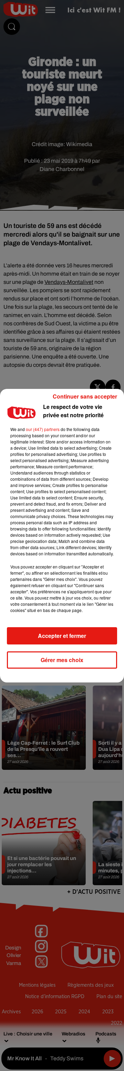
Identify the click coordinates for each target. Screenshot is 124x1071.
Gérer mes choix (62, 660)
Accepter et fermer (62, 636)
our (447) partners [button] (43, 429)
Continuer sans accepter (85, 396)
